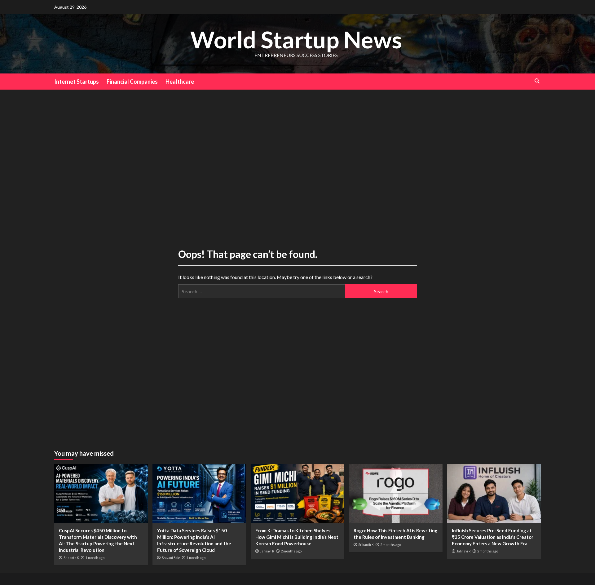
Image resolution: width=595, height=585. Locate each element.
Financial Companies (132, 81)
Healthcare (179, 81)
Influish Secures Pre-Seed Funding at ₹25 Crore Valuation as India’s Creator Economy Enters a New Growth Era (492, 537)
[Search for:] (261, 291)
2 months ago (291, 551)
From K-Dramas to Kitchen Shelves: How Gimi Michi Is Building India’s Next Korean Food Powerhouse (296, 537)
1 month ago (95, 558)
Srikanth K (71, 558)
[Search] (537, 81)
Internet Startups (76, 81)
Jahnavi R (267, 551)
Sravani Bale (171, 558)
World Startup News (296, 39)
